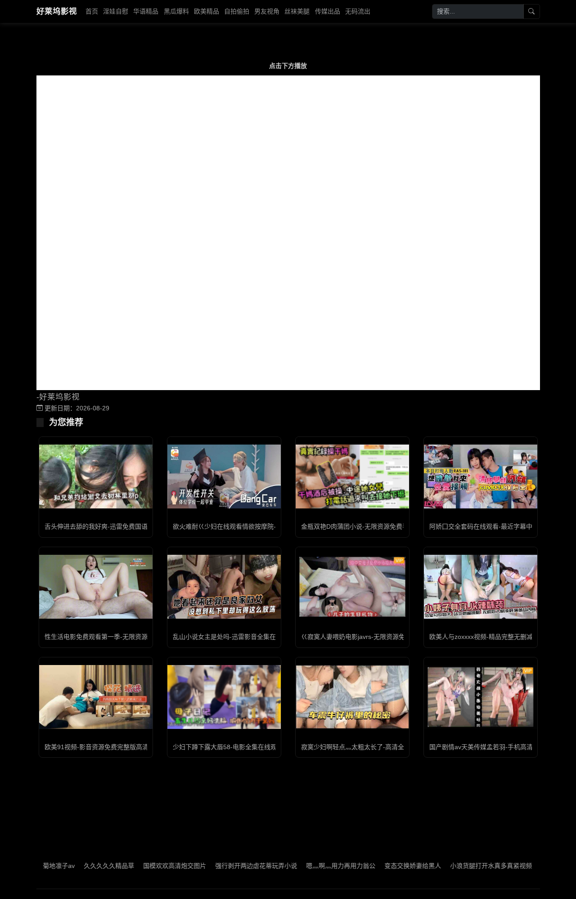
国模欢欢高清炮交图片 (154, 865)
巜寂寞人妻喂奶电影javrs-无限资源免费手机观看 (368, 636)
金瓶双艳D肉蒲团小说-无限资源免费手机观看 (364, 526)
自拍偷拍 (236, 11)
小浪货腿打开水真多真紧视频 (471, 865)
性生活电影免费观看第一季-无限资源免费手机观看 (115, 636)
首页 (92, 11)
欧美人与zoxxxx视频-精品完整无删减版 (484, 636)
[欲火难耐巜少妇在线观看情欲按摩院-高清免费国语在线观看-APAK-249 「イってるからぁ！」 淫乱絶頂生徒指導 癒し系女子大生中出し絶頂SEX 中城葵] (224, 476)
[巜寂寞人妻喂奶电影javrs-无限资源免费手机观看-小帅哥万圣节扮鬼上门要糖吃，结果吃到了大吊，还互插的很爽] (352, 587)
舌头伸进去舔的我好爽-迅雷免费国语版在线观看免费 (118, 526)
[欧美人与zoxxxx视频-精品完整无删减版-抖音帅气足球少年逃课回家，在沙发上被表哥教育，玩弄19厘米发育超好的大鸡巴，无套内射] (480, 587)
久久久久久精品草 (89, 865)
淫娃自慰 (115, 11)
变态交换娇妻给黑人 (392, 865)
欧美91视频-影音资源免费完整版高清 (96, 747)
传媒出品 (327, 11)
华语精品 (145, 11)
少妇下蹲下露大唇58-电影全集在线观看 (228, 747)
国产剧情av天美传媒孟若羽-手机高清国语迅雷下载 (500, 747)
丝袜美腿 (297, 11)
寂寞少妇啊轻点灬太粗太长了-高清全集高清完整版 (371, 747)
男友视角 (266, 11)
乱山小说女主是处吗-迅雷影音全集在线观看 (234, 636)
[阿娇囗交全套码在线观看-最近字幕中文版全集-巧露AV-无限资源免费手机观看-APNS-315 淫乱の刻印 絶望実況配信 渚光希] (480, 476)
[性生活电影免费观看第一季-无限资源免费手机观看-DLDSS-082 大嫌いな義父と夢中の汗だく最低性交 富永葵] (96, 587)
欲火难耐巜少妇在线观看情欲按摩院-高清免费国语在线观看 (256, 526)
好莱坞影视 (56, 11)
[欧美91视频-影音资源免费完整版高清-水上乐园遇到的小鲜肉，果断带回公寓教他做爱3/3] (96, 697)
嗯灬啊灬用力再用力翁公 (321, 865)
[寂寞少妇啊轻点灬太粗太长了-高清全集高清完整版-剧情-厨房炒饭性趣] (352, 697)
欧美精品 (206, 11)
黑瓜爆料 (176, 11)
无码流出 (357, 11)
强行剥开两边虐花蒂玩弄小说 (236, 865)
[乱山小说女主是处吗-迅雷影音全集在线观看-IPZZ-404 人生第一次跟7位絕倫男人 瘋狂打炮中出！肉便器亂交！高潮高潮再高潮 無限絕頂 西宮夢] (224, 587)
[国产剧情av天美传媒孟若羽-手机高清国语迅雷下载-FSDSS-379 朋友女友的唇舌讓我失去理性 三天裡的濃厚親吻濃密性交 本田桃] (480, 697)
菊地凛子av (39, 865)
